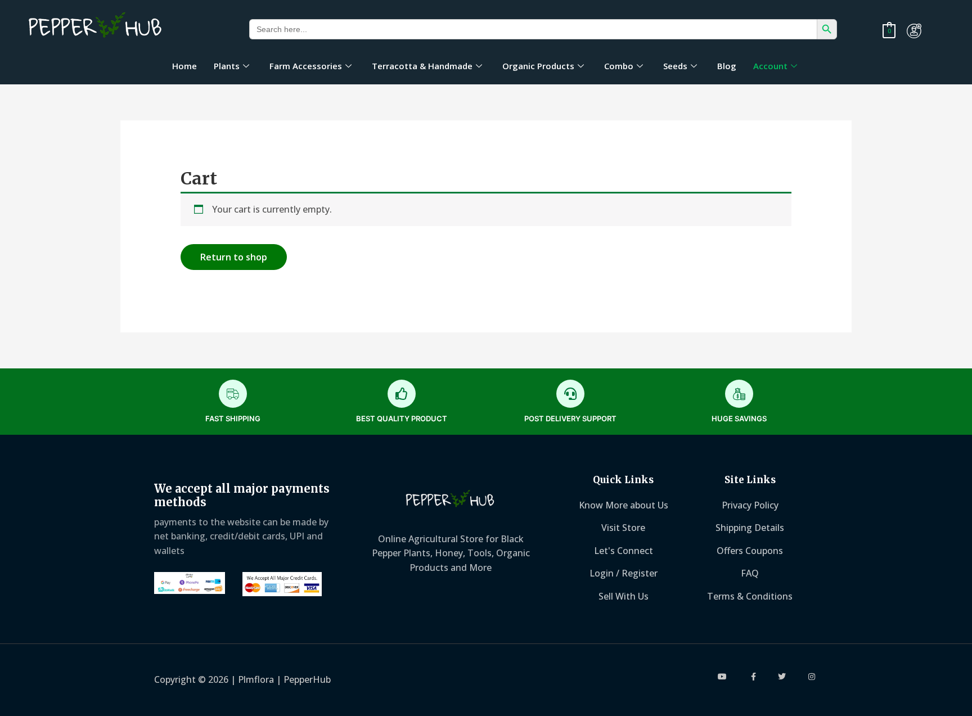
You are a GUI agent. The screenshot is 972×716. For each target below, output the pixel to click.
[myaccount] (914, 31)
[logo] (96, 27)
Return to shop (233, 257)
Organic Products (538, 65)
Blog (726, 65)
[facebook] (752, 677)
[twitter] (782, 677)
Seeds (675, 65)
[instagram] (812, 677)
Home (184, 65)
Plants (227, 65)
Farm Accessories (305, 65)
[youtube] (723, 677)
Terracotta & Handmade (422, 65)
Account (770, 65)
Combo (618, 65)
